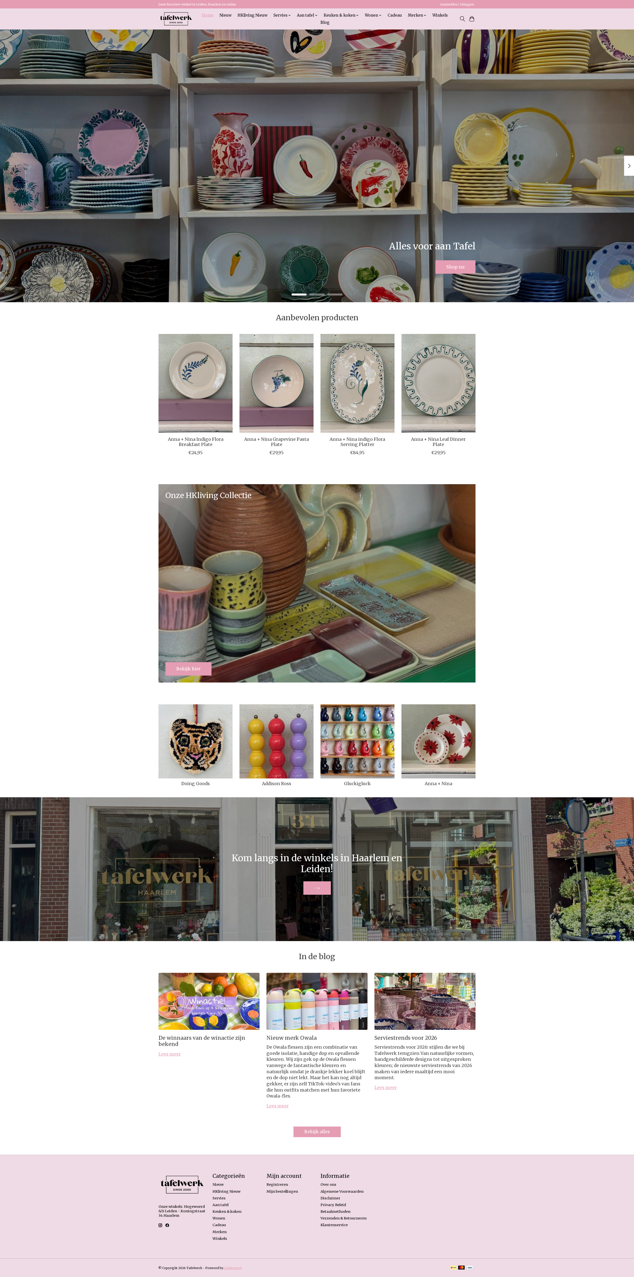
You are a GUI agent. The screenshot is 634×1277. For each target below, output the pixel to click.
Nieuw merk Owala (291, 1038)
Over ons (328, 1184)
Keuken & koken (226, 1211)
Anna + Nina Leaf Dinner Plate (438, 442)
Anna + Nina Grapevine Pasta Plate (276, 442)
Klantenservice (334, 1225)
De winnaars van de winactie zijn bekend (201, 1041)
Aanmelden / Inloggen (457, 4)
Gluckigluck (357, 783)
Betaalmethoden (335, 1211)
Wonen (218, 1218)
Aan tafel (220, 1205)
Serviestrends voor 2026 (405, 1038)
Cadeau (395, 15)
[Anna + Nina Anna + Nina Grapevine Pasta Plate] (276, 383)
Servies (219, 1198)
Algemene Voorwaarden (342, 1191)
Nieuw (225, 15)
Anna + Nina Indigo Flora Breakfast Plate (195, 442)
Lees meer (169, 1054)
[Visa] (470, 1268)
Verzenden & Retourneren (343, 1218)
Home (207, 15)
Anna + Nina (438, 783)
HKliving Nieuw (252, 15)
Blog (324, 22)
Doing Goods (195, 783)
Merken (219, 1232)
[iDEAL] (453, 1268)
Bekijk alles (317, 1131)
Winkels (440, 15)
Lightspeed (232, 1268)
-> (317, 888)
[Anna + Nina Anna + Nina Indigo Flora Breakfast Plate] (195, 383)
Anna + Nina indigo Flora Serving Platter (357, 442)
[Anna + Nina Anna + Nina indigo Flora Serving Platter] (357, 383)
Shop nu (455, 266)
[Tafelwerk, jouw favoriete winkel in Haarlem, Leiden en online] (175, 19)
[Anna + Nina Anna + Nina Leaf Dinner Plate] (438, 383)
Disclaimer (330, 1198)
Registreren (277, 1184)
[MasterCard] (461, 1268)
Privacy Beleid (333, 1205)
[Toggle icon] (462, 18)
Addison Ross (276, 783)
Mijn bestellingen (282, 1191)
